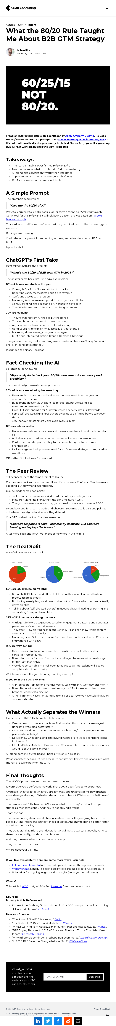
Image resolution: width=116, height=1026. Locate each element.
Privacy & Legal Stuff (102, 1009)
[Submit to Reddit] (68, 1021)
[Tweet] (48, 1021)
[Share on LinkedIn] (38, 1021)
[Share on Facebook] (58, 1021)
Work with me (20, 868)
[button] (107, 8)
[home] (20, 8)
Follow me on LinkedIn (26, 865)
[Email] (78, 1021)
